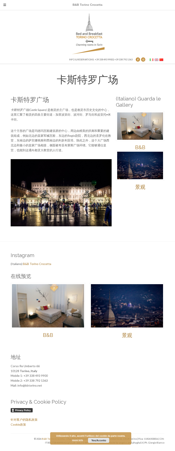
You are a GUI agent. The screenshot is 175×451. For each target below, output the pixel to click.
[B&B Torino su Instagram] (143, 59)
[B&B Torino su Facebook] (138, 59)
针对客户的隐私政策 (24, 419)
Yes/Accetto (98, 440)
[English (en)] (156, 59)
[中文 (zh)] (161, 59)
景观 (140, 187)
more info (77, 440)
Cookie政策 (18, 424)
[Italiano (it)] (151, 59)
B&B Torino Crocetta (37, 264)
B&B (140, 147)
